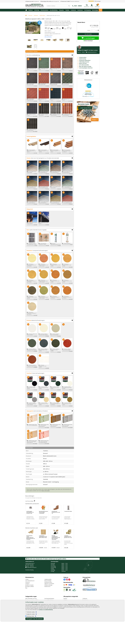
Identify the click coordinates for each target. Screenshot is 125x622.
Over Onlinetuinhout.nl (29, 580)
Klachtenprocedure (48, 582)
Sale (101, 10)
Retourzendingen (47, 580)
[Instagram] (67, 579)
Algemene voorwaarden (49, 583)
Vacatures (27, 583)
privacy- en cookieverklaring (46, 609)
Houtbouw (80, 10)
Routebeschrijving (29, 569)
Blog (26, 588)
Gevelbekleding (53, 10)
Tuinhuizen (73, 10)
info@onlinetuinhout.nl (91, 52)
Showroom (27, 582)
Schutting (36, 10)
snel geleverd (32, 1)
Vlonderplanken (44, 10)
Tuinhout (30, 10)
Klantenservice (29, 577)
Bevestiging (95, 10)
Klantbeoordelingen (48, 585)
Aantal (88, 30)
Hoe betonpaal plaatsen (49, 598)
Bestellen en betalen (29, 585)
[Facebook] (64, 579)
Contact (26, 579)
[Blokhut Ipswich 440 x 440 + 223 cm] (33, 27)
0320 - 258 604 (30, 566)
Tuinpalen (61, 10)
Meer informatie (46, 490)
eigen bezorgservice (50, 1)
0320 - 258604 (82, 52)
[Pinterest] (69, 579)
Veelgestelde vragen (31, 596)
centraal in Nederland (70, 1)
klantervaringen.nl (91, 96)
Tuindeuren (85, 598)
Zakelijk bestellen (47, 579)
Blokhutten (36, 15)
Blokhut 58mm (42, 15)
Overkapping (87, 10)
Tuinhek (67, 10)
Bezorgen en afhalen (29, 586)
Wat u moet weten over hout (31, 598)
